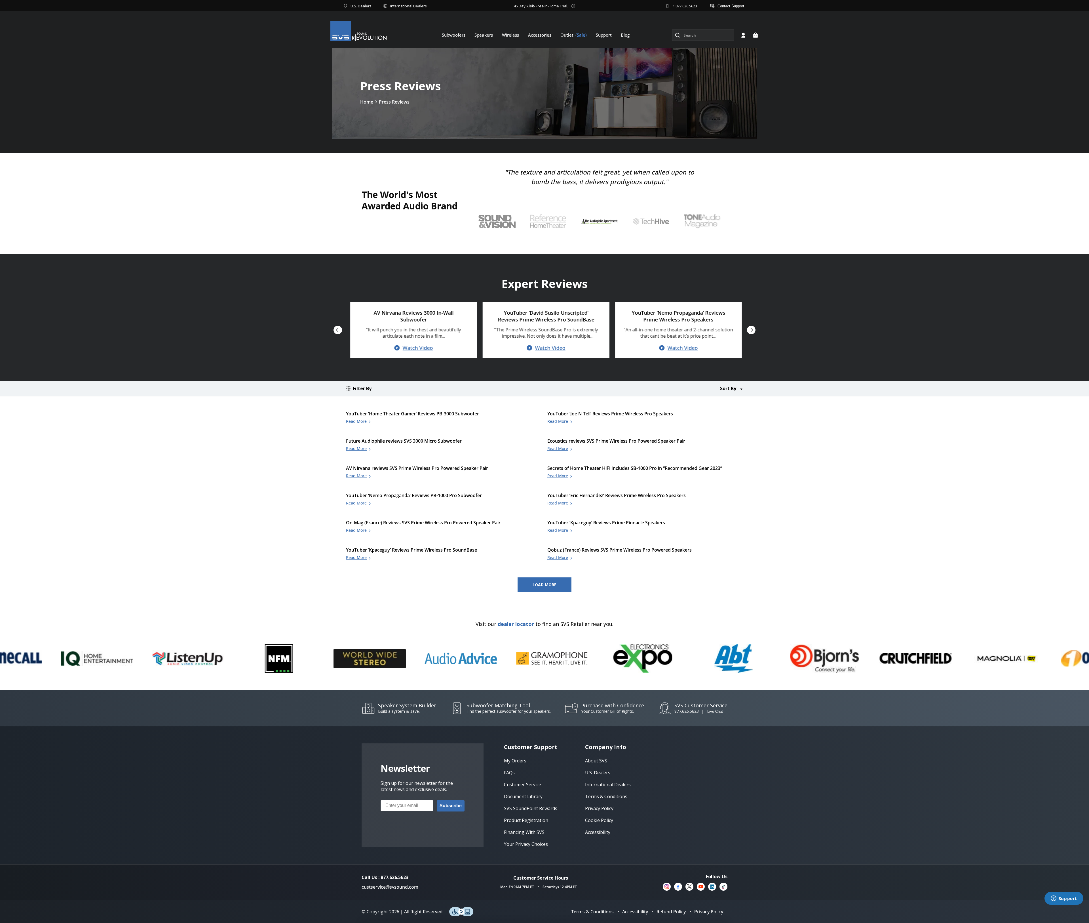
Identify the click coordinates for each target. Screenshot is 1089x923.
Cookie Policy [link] (599, 820)
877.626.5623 (686, 711)
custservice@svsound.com (390, 887)
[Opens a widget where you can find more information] (1063, 899)
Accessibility (635, 912)
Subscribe (451, 805)
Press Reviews (394, 102)
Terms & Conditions (592, 912)
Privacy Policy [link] (599, 808)
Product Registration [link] (526, 820)
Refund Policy (671, 912)
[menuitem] (453, 35)
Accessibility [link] (597, 832)
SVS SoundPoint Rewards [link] (530, 808)
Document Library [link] (523, 796)
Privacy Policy (708, 912)
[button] (755, 35)
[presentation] (599, 221)
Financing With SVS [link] (524, 832)
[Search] (677, 35)
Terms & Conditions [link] (606, 796)
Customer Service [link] (522, 784)
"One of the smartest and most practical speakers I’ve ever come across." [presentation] (599, 177)
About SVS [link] (596, 761)
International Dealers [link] (608, 784)
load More (544, 584)
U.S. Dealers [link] (597, 772)
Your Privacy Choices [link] (526, 844)
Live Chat (715, 711)
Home (366, 102)
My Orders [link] (515, 761)
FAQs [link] (509, 772)
